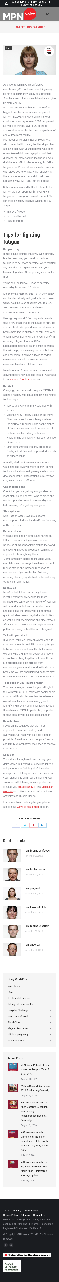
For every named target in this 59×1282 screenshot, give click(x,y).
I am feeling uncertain (37, 925)
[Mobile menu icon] (54, 14)
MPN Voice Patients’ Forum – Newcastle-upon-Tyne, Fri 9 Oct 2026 (35, 1069)
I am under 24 (32, 944)
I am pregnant (32, 888)
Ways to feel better (28, 806)
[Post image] (12, 855)
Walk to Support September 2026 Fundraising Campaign (35, 1088)
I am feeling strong (35, 869)
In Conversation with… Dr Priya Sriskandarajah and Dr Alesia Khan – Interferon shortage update (35, 1169)
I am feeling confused (37, 850)
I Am (8, 48)
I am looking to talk (35, 907)
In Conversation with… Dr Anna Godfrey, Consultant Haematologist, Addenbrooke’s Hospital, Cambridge (34, 1111)
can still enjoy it (26, 786)
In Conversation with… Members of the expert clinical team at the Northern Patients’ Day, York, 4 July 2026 (36, 1141)
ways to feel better (21, 379)
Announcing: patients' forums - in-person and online (31, 3)
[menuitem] (6, 1210)
